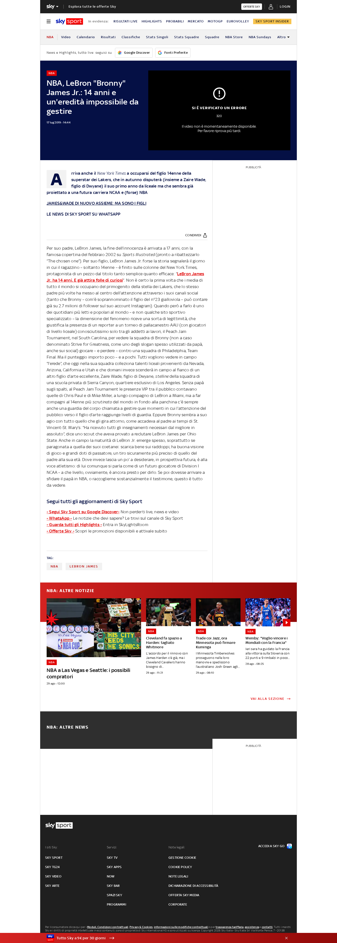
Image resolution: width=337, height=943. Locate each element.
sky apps (114, 867)
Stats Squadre (186, 37)
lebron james (84, 566)
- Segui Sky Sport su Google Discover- (83, 511)
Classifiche (131, 37)
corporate (177, 904)
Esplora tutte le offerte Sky (92, 6)
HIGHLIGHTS (152, 21)
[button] (161, 938)
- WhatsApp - (59, 518)
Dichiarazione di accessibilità (193, 886)
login (285, 6)
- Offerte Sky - (60, 531)
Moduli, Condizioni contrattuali (107, 927)
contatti (267, 927)
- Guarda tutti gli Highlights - (74, 524)
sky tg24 (52, 867)
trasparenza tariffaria (229, 927)
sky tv (112, 857)
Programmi (116, 904)
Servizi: (112, 847)
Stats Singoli (157, 37)
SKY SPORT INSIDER (272, 21)
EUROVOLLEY (238, 21)
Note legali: (176, 847)
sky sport (53, 857)
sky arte (52, 886)
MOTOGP (215, 21)
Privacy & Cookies (141, 927)
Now (111, 876)
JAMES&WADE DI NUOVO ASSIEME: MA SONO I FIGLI (96, 203)
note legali (178, 876)
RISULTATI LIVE (125, 21)
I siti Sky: (51, 847)
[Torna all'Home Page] (69, 21)
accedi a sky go (271, 846)
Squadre (212, 37)
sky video (53, 876)
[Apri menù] (49, 21)
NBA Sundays (260, 37)
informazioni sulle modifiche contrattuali (181, 927)
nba (54, 566)
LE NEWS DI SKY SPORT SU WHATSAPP (83, 214)
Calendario (86, 37)
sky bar (113, 886)
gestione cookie (182, 857)
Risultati (108, 37)
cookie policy (180, 867)
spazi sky (114, 895)
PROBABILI (175, 21)
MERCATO (196, 21)
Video (66, 37)
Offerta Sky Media (183, 895)
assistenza (252, 927)
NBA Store (234, 37)
